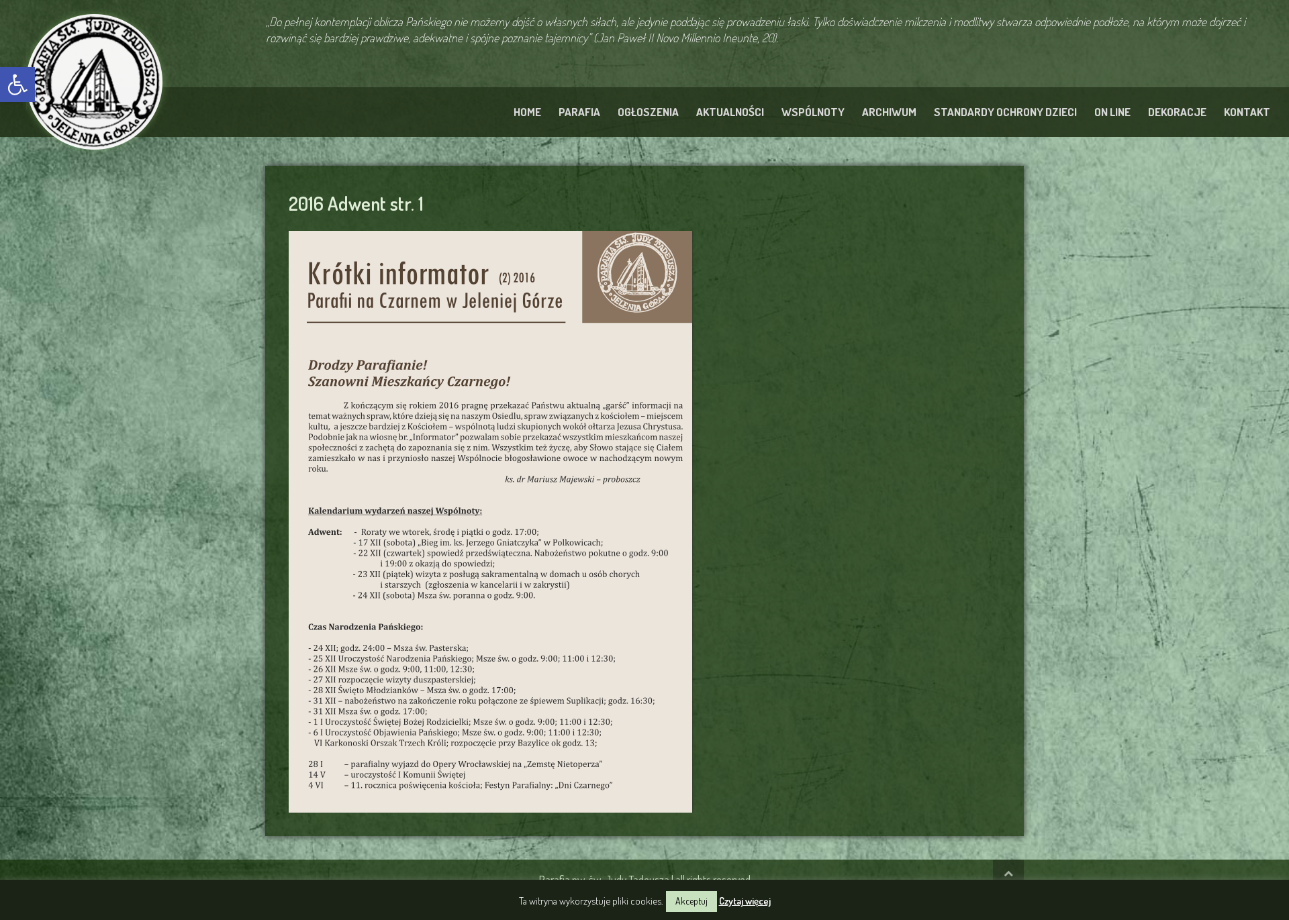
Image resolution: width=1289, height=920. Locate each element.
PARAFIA (579, 112)
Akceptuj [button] (691, 901)
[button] (17, 84)
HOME (527, 112)
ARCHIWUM (889, 112)
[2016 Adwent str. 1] (490, 519)
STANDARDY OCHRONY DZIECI (1005, 112)
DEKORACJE (1177, 112)
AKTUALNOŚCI (730, 112)
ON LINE (1112, 112)
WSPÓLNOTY (813, 112)
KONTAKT (1247, 112)
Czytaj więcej (745, 901)
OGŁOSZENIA (648, 112)
